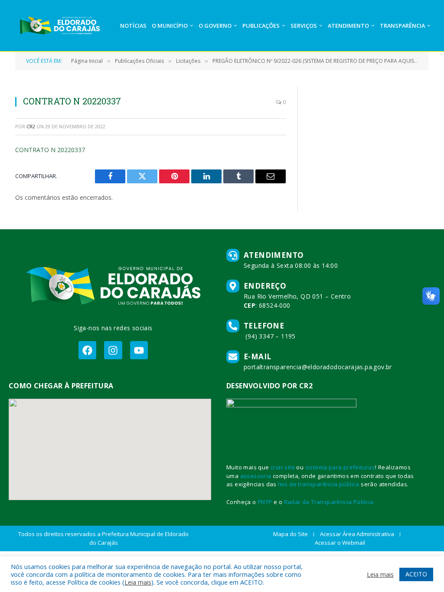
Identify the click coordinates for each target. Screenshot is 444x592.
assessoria (255, 476)
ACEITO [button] (416, 574)
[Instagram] (113, 350)
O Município (170, 25)
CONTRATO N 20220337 (50, 150)
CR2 (30, 126)
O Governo (215, 25)
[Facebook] (87, 350)
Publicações (261, 25)
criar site (283, 467)
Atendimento (348, 25)
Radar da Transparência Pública (329, 502)
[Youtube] (139, 350)
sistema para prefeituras (340, 467)
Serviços (304, 25)
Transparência (402, 25)
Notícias (133, 25)
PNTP (265, 502)
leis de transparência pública (318, 484)
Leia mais (137, 582)
